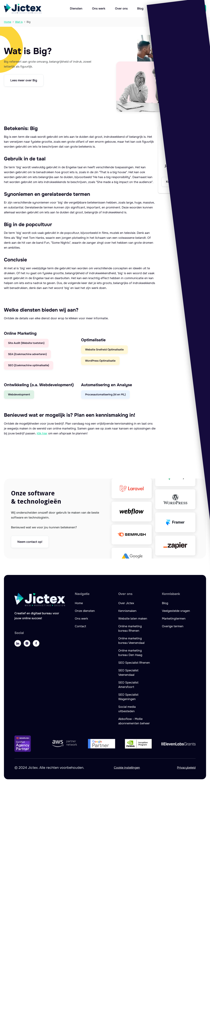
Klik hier (42, 433)
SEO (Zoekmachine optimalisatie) (28, 365)
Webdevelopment (19, 394)
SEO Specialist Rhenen (134, 662)
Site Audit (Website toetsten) (26, 343)
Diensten (76, 8)
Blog (140, 8)
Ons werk (98, 8)
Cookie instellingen (127, 767)
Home (79, 603)
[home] (22, 8)
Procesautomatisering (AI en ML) (105, 394)
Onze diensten (85, 611)
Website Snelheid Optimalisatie (104, 349)
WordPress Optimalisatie (100, 360)
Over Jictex (126, 603)
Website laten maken (132, 618)
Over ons (121, 8)
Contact (80, 626)
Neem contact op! (29, 542)
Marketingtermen (174, 618)
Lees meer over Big (23, 80)
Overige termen (172, 626)
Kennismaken (127, 611)
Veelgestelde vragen (176, 611)
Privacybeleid (186, 767)
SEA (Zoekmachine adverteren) (27, 354)
